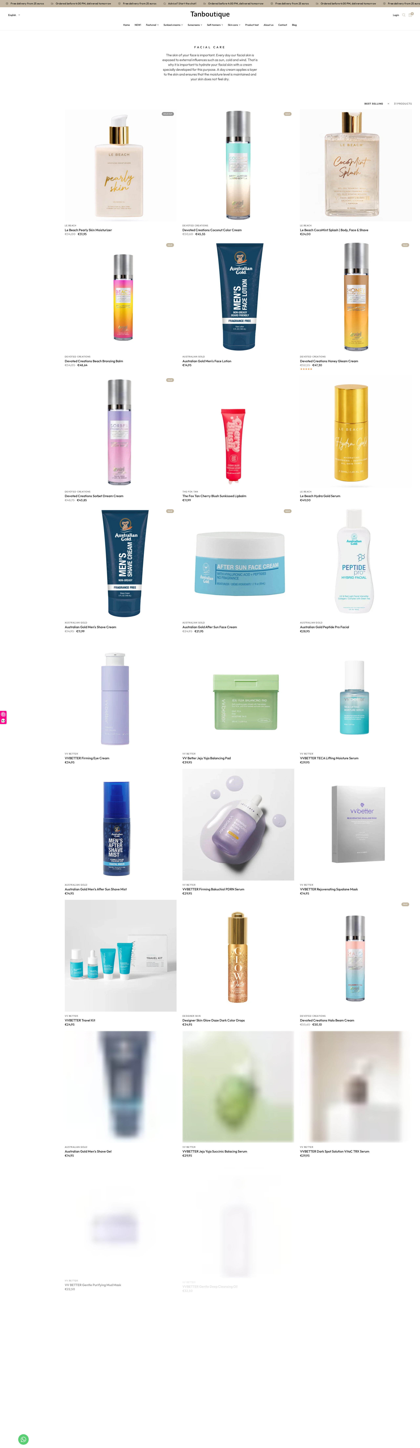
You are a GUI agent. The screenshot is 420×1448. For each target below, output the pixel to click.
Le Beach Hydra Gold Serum (320, 496)
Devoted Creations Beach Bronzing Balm (94, 361)
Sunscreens (194, 24)
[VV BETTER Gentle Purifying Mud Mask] (121, 1218)
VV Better (71, 753)
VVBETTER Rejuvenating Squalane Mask (329, 889)
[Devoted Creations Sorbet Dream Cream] (121, 431)
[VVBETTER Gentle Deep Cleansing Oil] (238, 1218)
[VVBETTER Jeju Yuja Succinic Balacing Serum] (238, 1087)
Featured (151, 24)
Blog (294, 24)
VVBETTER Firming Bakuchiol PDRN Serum (213, 889)
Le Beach (70, 225)
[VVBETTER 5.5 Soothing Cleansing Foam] (356, 1218)
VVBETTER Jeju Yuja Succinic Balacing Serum (214, 1151)
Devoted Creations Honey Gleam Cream (329, 361)
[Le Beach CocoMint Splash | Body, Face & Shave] (356, 165)
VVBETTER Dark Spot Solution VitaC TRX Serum (334, 1151)
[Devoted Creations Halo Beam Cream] (356, 956)
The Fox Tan (190, 491)
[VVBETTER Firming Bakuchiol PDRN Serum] (238, 825)
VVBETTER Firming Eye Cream (87, 758)
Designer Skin (191, 1016)
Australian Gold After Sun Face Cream (209, 627)
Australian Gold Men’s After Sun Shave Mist (96, 889)
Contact (282, 24)
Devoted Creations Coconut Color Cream (212, 230)
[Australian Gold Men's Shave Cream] (121, 562)
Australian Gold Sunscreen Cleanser (326, 1414)
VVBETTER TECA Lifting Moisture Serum (329, 758)
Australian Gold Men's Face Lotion (206, 361)
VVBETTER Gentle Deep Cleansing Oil (210, 1282)
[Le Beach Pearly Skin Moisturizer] (121, 165)
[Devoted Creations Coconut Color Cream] (238, 165)
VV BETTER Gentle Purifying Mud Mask (93, 1282)
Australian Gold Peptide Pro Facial (324, 627)
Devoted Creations (195, 225)
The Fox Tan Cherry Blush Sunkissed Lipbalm (214, 496)
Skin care (233, 24)
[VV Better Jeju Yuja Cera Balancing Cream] (238, 1349)
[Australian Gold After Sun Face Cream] (238, 562)
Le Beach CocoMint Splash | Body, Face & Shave (334, 230)
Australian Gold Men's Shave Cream (90, 627)
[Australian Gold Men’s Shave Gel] (121, 1087)
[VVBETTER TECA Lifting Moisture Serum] (356, 693)
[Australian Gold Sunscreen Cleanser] (356, 1349)
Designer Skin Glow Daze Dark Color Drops (213, 1020)
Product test (252, 24)
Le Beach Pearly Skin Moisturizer (88, 230)
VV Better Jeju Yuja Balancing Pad (206, 758)
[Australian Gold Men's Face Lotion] (238, 296)
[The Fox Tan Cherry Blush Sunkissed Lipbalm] (238, 431)
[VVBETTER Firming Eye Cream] (121, 693)
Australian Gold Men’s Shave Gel (88, 1151)
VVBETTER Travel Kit (80, 1020)
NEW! (138, 24)
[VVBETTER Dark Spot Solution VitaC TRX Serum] (356, 1087)
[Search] (404, 15)
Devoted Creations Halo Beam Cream (327, 1020)
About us (268, 24)
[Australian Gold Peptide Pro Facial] (356, 562)
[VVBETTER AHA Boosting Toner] (121, 1349)
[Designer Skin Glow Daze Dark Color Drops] (238, 956)
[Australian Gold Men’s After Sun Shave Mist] (121, 825)
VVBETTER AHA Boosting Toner (87, 1414)
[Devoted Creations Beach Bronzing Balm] (121, 296)
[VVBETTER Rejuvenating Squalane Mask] (356, 825)
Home (126, 24)
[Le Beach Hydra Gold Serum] (356, 431)
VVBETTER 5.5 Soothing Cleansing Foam (329, 1282)
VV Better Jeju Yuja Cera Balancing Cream (212, 1414)
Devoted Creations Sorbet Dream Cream (94, 496)
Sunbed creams (172, 24)
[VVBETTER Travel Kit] (121, 956)
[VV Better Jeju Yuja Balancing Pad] (238, 693)
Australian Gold (193, 356)
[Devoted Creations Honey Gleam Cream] (356, 296)
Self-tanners (213, 24)
